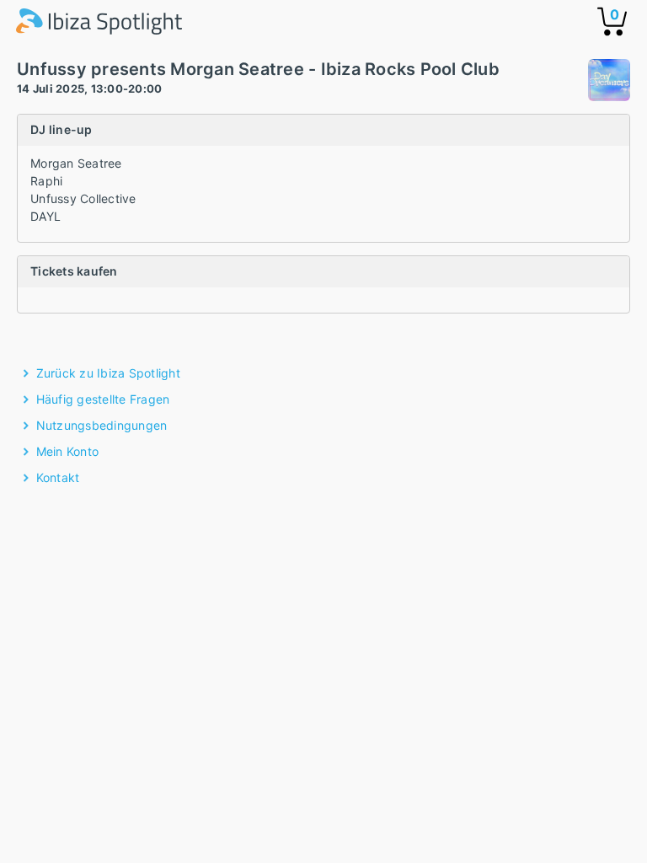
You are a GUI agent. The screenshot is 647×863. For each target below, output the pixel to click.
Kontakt (58, 477)
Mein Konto (67, 451)
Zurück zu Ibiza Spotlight (108, 373)
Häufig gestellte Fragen (103, 399)
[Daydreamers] (609, 82)
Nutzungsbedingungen (102, 425)
